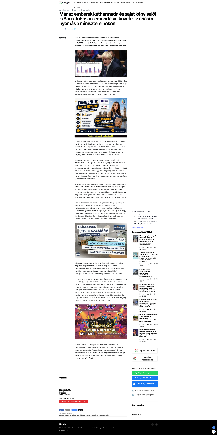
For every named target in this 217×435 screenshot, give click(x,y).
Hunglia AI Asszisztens (147, 358)
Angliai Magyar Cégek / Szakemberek (104, 428)
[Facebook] (152, 424)
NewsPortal (136, 414)
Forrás (91, 358)
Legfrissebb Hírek (147, 350)
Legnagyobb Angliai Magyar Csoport (146, 384)
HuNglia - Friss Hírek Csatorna (146, 378)
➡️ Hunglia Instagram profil (143, 395)
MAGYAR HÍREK (115, 2)
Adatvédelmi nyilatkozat (70, 428)
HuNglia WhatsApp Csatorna (146, 373)
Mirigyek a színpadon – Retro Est (146, 224)
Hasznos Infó (89, 428)
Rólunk (61, 428)
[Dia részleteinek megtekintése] (101, 115)
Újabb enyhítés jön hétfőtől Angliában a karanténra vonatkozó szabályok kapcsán (65, 392)
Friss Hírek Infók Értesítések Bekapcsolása (73, 401)
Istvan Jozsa (69, 398)
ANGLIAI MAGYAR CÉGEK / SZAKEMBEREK (132, 2)
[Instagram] (156, 424)
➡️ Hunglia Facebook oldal (143, 390)
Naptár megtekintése (137, 227)
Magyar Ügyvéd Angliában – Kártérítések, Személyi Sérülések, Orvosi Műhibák (83, 415)
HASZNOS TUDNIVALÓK (90, 2)
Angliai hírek (65, 10)
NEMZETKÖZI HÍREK (105, 2)
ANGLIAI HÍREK (77, 2)
